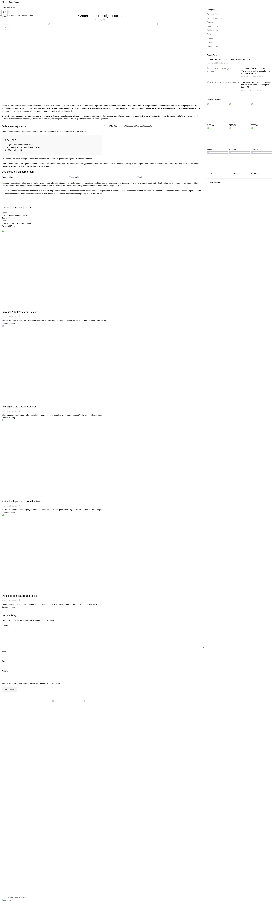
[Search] (271, 2)
